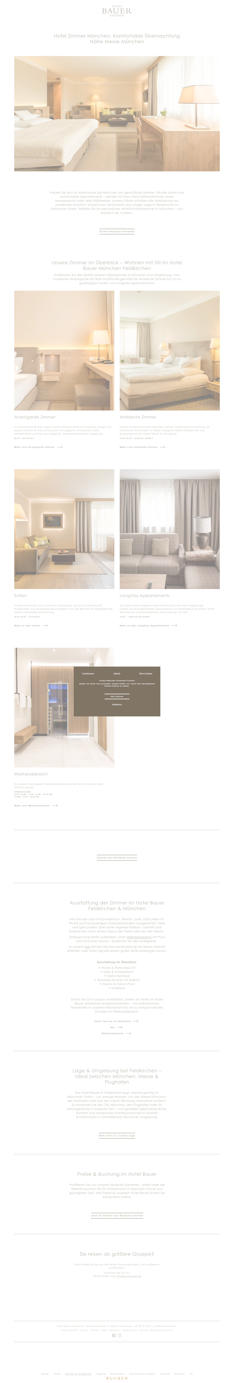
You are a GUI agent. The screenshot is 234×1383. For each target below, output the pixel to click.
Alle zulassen (116, 696)
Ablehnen (117, 704)
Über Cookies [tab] (145, 673)
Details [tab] (117, 673)
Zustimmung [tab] (88, 673)
